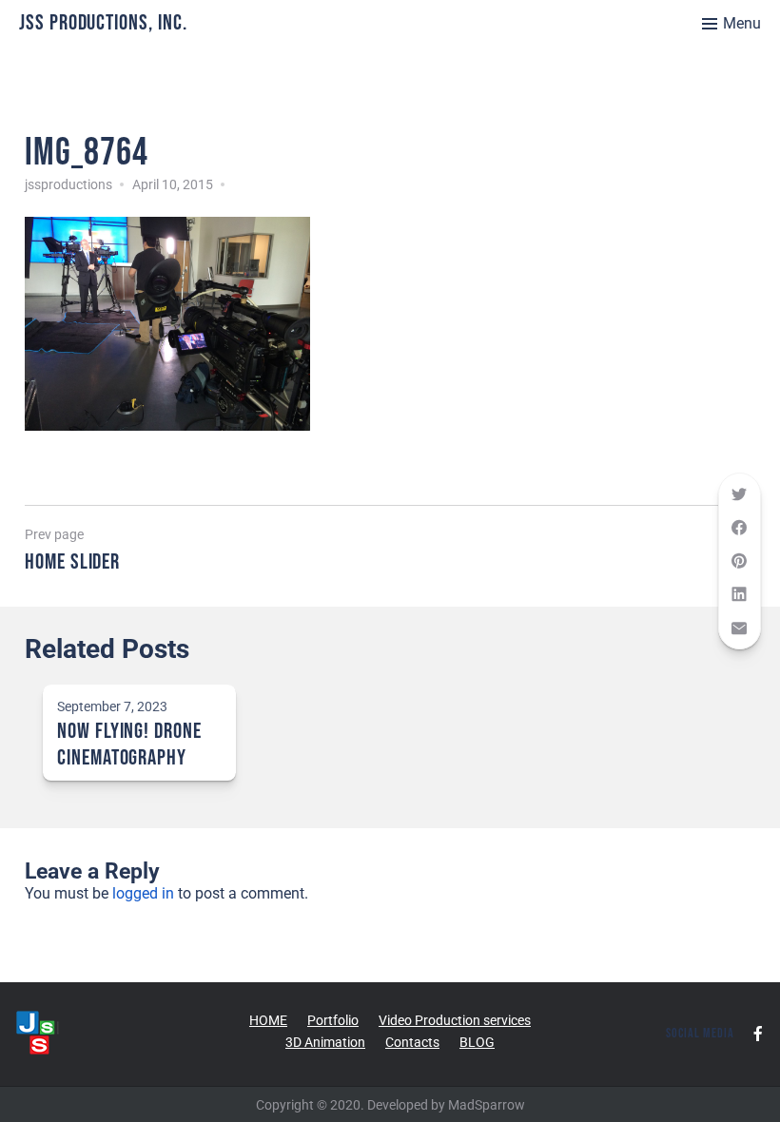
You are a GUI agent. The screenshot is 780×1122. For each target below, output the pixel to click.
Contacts (412, 1042)
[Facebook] (758, 1033)
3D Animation (325, 1042)
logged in (143, 893)
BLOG (477, 1042)
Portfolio (333, 1020)
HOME (268, 1020)
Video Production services (455, 1020)
